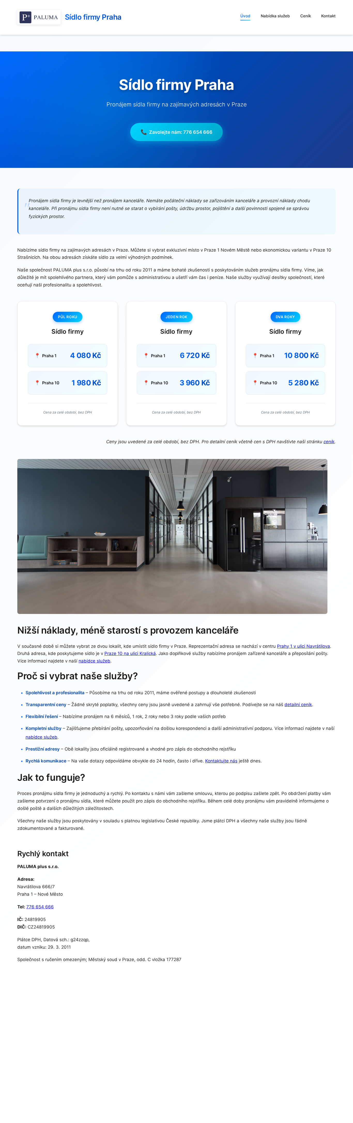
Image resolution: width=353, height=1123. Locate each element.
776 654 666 (40, 906)
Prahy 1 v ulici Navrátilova (303, 646)
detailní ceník (298, 704)
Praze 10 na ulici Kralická (130, 653)
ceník (329, 441)
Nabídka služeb (275, 15)
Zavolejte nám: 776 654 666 (180, 132)
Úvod (245, 15)
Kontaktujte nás (221, 760)
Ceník (305, 15)
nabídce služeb (94, 661)
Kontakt (328, 15)
